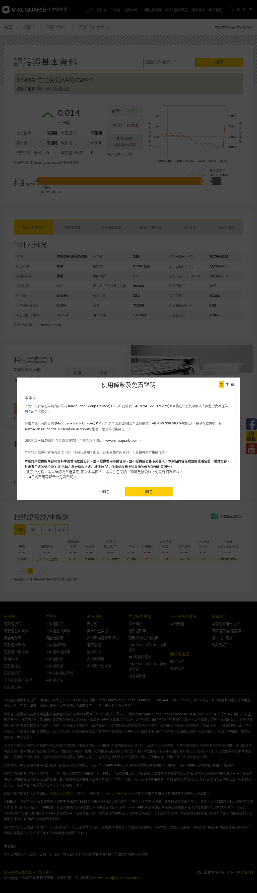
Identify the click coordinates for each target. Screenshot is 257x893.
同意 (149, 491)
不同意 (104, 491)
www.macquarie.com (122, 440)
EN (233, 385)
